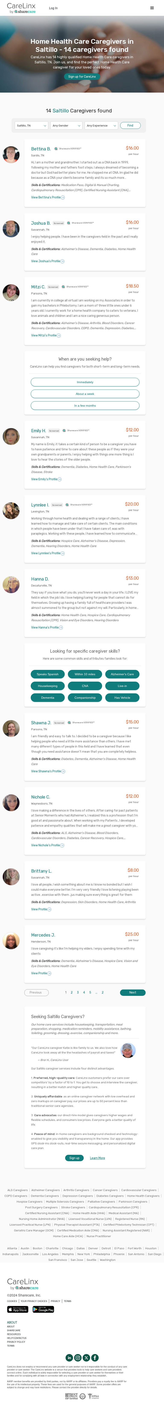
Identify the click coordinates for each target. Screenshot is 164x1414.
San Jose (77, 1259)
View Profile (39, 909)
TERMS (67, 1301)
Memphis (68, 1254)
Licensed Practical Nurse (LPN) (30, 1224)
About (11, 1326)
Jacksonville (30, 1254)
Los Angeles (50, 1254)
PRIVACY (55, 1301)
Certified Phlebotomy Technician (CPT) (128, 1224)
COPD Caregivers (15, 1195)
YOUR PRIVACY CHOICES (34, 1301)
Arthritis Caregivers (76, 1190)
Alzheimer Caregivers (45, 1190)
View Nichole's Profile (45, 845)
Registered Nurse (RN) (130, 1219)
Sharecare (13, 1330)
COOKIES (12, 1301)
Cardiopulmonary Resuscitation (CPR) (114, 1207)
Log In (53, 7)
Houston (151, 1248)
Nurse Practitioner (99, 1236)
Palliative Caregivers (101, 1201)
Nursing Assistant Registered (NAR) (126, 1230)
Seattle (91, 1259)
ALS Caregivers (17, 1190)
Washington (108, 1259)
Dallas (81, 1248)
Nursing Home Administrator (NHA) (42, 1219)
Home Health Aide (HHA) (89, 1213)
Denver (93, 1248)
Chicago (67, 1248)
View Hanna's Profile (45, 627)
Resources (14, 1334)
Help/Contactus (16, 1338)
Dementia (47, 697)
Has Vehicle (122, 697)
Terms (11, 1345)
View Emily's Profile (44, 479)
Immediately (85, 382)
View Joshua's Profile (45, 261)
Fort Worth (135, 1248)
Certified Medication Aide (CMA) (78, 1230)
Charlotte (52, 1248)
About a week (85, 394)
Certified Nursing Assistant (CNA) (47, 1213)
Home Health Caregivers (143, 1195)
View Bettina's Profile (46, 197)
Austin (25, 1248)
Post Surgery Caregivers (41, 1207)
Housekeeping (47, 686)
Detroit (106, 1248)
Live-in (122, 686)
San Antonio (136, 1254)
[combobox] (17, 125)
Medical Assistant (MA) (124, 1213)
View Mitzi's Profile (44, 335)
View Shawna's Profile (46, 771)
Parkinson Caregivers (133, 1201)
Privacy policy (16, 1341)
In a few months (85, 405)
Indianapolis (11, 1254)
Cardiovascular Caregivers (139, 1190)
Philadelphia (102, 1254)
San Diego (154, 1254)
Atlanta (12, 1248)
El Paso (119, 1248)
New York (84, 1254)
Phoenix (119, 1254)
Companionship (85, 697)
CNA (85, 686)
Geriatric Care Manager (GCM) (34, 1230)
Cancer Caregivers (105, 1190)
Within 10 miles (85, 674)
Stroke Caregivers (73, 1207)
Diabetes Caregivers (110, 1195)
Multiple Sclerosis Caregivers (65, 1201)
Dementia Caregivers (45, 1195)
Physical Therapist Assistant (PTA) (77, 1224)
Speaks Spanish (48, 674)
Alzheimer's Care (122, 674)
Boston (37, 1248)
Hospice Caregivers (29, 1201)
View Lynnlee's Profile (45, 553)
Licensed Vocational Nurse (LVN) (90, 1219)
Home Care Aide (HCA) (68, 1236)
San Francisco (57, 1259)
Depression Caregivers (78, 1195)
